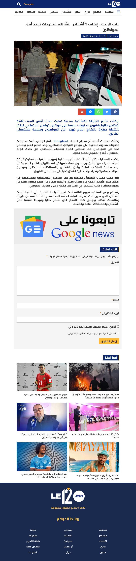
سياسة (109, 11)
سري (87, 11)
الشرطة (94, 121)
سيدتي (53, 11)
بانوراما (33, 535)
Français (29, 4)
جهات (33, 530)
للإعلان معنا (33, 546)
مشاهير (66, 11)
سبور (77, 11)
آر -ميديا (68, 546)
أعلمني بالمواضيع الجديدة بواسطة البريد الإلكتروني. (91, 333)
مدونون (19, 11)
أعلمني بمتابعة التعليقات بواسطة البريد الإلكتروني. (92, 326)
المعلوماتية (61, 141)
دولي (68, 552)
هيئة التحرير (33, 541)
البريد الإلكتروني (109, 313)
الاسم (115, 299)
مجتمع (97, 11)
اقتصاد (31, 11)
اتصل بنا (33, 552)
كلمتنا (42, 11)
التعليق (114, 262)
